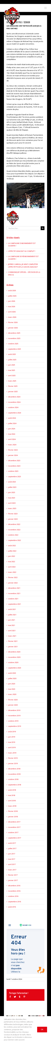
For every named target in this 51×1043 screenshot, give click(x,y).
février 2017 (13, 875)
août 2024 (12, 418)
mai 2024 (11, 434)
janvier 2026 (13, 328)
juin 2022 (11, 556)
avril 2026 (12, 312)
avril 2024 (12, 439)
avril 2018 (12, 800)
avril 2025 (12, 375)
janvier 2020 (13, 705)
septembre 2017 (14, 838)
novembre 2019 (14, 715)
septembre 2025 (14, 349)
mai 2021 (11, 625)
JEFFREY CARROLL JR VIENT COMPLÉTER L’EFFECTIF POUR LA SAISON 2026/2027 (23, 265)
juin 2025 (11, 365)
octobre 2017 (13, 832)
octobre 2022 (13, 535)
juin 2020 (11, 683)
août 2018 (12, 790)
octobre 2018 (13, 779)
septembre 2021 (14, 604)
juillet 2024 (12, 423)
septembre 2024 (14, 413)
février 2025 (13, 386)
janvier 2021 (13, 646)
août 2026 (12, 290)
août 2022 (12, 545)
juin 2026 (11, 301)
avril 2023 (12, 503)
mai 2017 (11, 859)
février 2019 (13, 758)
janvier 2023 (13, 519)
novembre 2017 (14, 827)
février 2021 (13, 641)
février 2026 (13, 322)
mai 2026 (11, 306)
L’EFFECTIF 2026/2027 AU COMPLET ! (21, 251)
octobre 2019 (13, 721)
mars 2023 (12, 508)
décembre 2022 (14, 524)
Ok (42, 1029)
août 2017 (12, 843)
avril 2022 (12, 567)
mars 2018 (12, 806)
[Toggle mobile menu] (45, 8)
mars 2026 (12, 317)
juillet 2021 (12, 614)
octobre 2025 (13, 343)
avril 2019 (12, 747)
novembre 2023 (14, 466)
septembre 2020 (14, 668)
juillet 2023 (12, 487)
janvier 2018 (13, 816)
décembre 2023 (14, 460)
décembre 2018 (14, 768)
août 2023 (12, 482)
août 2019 (12, 731)
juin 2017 (11, 854)
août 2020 (12, 673)
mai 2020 (11, 689)
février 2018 (13, 811)
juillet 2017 (12, 848)
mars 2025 (12, 381)
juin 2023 (11, 492)
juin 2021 (11, 620)
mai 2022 (11, 561)
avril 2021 (12, 630)
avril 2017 (12, 864)
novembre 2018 (14, 774)
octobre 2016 (13, 896)
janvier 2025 (13, 391)
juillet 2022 (12, 551)
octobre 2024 (13, 407)
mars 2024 (12, 444)
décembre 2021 (14, 588)
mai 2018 (11, 795)
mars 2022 (12, 572)
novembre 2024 (14, 402)
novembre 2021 (14, 593)
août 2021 (12, 609)
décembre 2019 (14, 710)
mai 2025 (11, 370)
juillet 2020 (12, 678)
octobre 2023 (13, 471)
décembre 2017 (14, 822)
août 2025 (12, 354)
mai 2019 (11, 742)
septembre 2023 (14, 476)
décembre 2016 (14, 885)
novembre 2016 (14, 891)
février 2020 (13, 699)
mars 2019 (12, 753)
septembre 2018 (14, 784)
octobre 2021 (13, 598)
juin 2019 (11, 737)
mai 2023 (11, 498)
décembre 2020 (14, 652)
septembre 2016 (14, 901)
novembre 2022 (14, 529)
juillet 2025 (12, 359)
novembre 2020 (14, 657)
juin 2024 (11, 428)
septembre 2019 (14, 726)
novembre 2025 (14, 338)
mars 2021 (12, 636)
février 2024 (13, 450)
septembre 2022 (14, 540)
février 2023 (13, 513)
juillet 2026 (12, 296)
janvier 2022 (13, 583)
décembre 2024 (14, 397)
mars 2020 (12, 694)
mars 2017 (12, 870)
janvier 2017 (13, 880)
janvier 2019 (13, 763)
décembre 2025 (14, 333)
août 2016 (12, 907)
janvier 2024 (13, 455)
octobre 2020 (13, 662)
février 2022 (13, 577)
